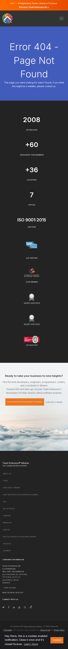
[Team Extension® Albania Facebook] (8, 607)
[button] (61, 17)
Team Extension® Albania (15, 463)
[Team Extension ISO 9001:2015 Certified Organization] (32, 339)
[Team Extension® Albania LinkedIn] (14, 607)
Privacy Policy (59, 630)
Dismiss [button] (57, 640)
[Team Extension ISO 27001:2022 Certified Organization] (31, 318)
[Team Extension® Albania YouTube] (19, 607)
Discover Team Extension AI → (34, 7)
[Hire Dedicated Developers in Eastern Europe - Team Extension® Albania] (9, 18)
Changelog (7, 630)
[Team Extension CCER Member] (31, 272)
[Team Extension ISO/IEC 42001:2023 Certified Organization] (31, 297)
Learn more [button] (31, 644)
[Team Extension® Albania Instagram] (25, 607)
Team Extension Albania (33, 626)
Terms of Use (45, 630)
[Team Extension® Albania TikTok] (31, 607)
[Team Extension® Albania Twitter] (3, 607)
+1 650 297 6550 (9, 588)
